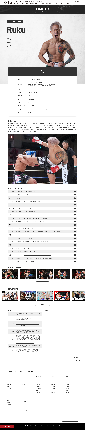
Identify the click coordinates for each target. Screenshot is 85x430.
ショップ (22, 3)
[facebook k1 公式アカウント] (21, 372)
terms (35, 425)
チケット (7, 426)
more (45, 283)
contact (41, 425)
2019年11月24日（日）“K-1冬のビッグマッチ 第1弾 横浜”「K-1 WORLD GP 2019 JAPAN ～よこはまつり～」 (42, 231)
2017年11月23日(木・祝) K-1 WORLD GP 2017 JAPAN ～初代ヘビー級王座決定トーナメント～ (40, 258)
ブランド (36, 3)
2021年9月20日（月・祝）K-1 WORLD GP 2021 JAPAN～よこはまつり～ (37, 221)
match (8, 402)
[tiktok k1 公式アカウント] (24, 372)
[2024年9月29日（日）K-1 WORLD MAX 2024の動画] (74, 201)
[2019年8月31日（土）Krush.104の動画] (74, 234)
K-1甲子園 (36, 1)
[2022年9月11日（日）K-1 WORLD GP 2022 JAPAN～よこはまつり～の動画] (74, 214)
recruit (46, 425)
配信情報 (32, 3)
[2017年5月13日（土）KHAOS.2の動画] (74, 261)
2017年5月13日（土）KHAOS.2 (29, 261)
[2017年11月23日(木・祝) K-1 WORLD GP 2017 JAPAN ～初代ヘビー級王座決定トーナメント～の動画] (74, 258)
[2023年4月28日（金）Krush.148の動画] (74, 208)
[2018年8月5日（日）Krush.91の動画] (74, 248)
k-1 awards (25, 401)
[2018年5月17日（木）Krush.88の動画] (74, 251)
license (23, 384)
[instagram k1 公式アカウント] (18, 372)
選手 (18, 3)
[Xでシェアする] (72, 360)
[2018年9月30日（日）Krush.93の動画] (74, 245)
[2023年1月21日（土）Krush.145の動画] (74, 211)
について (55, 3)
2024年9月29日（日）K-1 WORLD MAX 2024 (31, 201)
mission (58, 425)
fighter (9, 384)
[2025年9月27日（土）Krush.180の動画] (74, 194)
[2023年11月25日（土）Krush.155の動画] (74, 204)
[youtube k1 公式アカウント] (29, 372)
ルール (46, 3)
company (52, 425)
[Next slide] (82, 274)
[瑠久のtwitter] (7, 46)
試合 (15, 3)
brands (8, 386)
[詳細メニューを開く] (82, 2)
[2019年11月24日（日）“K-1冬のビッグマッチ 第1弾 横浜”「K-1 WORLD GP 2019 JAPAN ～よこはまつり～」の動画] (74, 231)
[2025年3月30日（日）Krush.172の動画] (74, 198)
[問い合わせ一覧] (75, 1)
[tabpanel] (10, 274)
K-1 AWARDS (41, 1)
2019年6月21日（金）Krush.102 (29, 238)
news (8, 400)
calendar (38, 388)
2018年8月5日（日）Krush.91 (27, 248)
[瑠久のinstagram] (10, 46)
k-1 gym (24, 405)
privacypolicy (28, 425)
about (37, 390)
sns (50, 3)
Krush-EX (26, 1)
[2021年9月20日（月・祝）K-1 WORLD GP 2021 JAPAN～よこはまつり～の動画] (74, 221)
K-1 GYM (60, 3)
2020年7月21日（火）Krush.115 (29, 228)
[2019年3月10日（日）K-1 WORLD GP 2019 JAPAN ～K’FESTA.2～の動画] (74, 241)
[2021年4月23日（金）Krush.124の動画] (74, 224)
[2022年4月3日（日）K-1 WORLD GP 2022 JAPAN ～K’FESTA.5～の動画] (74, 218)
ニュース (26, 3)
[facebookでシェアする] (75, 360)
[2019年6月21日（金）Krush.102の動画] (74, 238)
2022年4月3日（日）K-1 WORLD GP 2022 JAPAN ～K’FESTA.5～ (35, 218)
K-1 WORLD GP (18, 1)
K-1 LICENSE (66, 3)
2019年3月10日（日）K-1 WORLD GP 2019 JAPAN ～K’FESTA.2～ (35, 241)
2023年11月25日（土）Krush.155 (29, 204)
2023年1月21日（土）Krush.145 (29, 211)
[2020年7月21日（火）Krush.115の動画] (74, 228)
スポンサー (42, 3)
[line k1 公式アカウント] (26, 372)
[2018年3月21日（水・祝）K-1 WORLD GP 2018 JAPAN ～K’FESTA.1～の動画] (74, 255)
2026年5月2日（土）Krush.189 (31, 191)
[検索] (72, 1)
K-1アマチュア (31, 1)
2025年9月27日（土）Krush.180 (29, 194)
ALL (14, 1)
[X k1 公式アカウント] (15, 372)
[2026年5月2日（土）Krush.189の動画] (74, 191)
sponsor (9, 388)
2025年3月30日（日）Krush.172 (28, 198)
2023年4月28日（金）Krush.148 (30, 208)
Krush (23, 1)
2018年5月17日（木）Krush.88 (29, 251)
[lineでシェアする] (78, 360)
